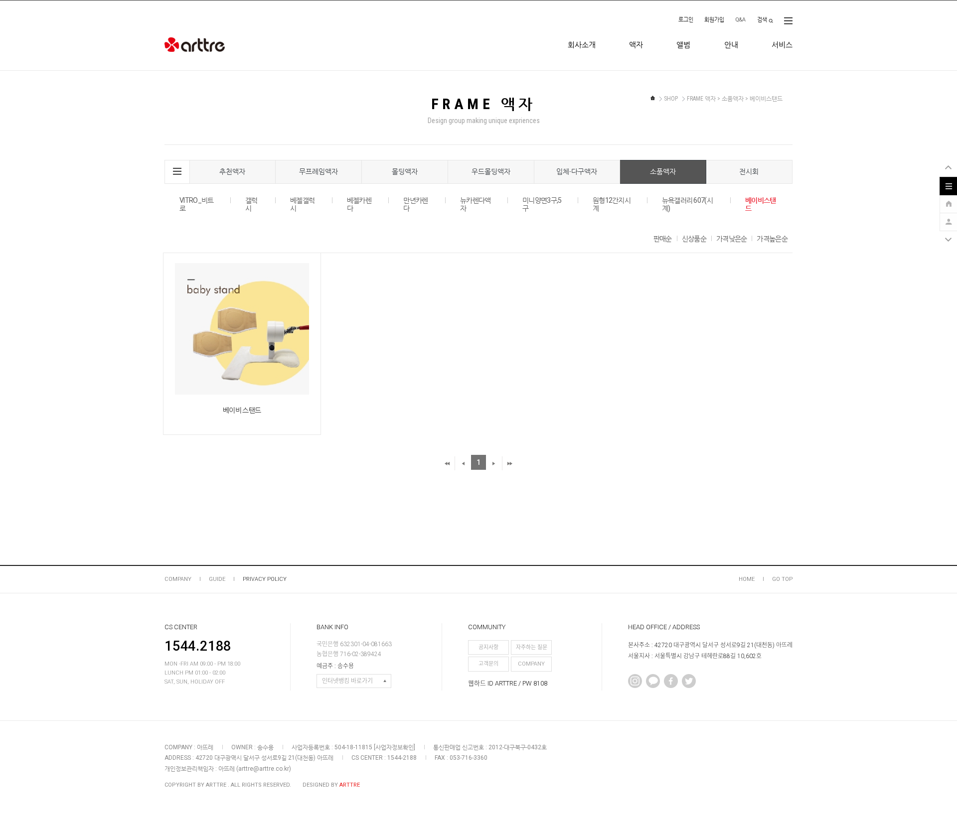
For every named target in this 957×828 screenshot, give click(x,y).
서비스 (782, 44)
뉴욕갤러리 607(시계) (687, 204)
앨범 (683, 44)
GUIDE (217, 579)
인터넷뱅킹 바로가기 (347, 681)
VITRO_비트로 (196, 204)
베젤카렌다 (359, 204)
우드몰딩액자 (491, 171)
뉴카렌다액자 (475, 204)
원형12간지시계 (612, 204)
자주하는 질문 (531, 647)
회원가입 (714, 19)
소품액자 (663, 171)
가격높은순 (772, 239)
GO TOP (782, 579)
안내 (731, 44)
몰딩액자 (405, 171)
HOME (747, 579)
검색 (762, 19)
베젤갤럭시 (302, 204)
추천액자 (232, 171)
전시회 (749, 171)
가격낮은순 (731, 239)
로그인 (685, 19)
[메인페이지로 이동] (652, 98)
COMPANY (177, 579)
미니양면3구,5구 (541, 204)
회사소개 (582, 44)
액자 (636, 44)
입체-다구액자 (576, 171)
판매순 (662, 239)
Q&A (740, 19)
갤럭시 (251, 204)
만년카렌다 (415, 204)
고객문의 (488, 664)
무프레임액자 (318, 171)
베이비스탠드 (760, 204)
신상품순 (694, 239)
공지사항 (488, 647)
